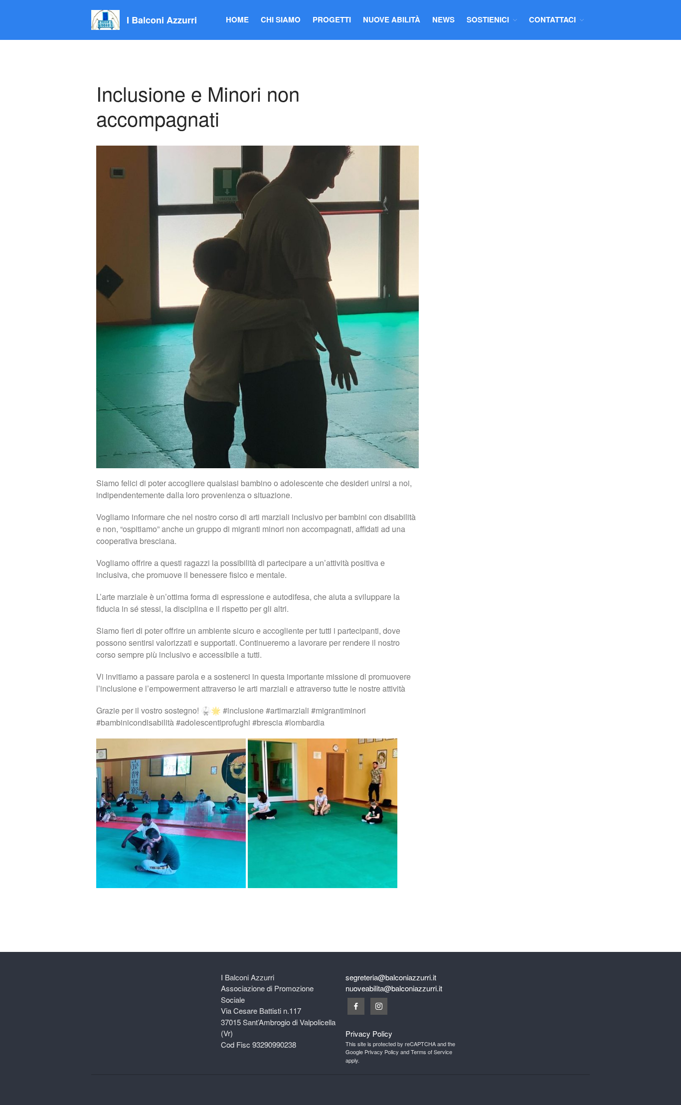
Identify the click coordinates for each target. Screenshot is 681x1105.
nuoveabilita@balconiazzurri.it (393, 988)
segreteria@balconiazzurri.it (390, 977)
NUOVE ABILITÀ (391, 19)
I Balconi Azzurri (162, 19)
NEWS (443, 19)
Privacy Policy (368, 1033)
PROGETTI (332, 19)
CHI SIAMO (281, 19)
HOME (237, 19)
